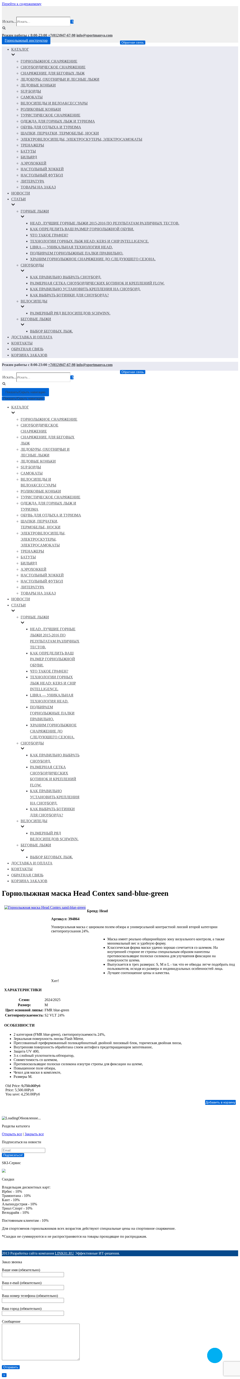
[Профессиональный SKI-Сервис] (4, 1171)
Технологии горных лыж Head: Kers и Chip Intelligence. (89, 241)
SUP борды (31, 91)
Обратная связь (132, 42)
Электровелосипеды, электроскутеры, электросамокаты (81, 139)
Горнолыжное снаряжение (49, 61)
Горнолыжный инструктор (26, 40)
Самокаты (32, 97)
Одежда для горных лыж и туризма (58, 121)
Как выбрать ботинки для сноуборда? (69, 295)
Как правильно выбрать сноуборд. (65, 277)
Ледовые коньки (38, 85)
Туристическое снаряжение (50, 115)
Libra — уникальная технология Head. (71, 247)
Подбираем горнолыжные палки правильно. (76, 253)
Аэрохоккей (33, 163)
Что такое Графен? (49, 235)
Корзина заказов (29, 355)
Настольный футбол (42, 175)
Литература (32, 181)
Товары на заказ (38, 187)
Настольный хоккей (42, 169)
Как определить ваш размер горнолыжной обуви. (82, 229)
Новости (20, 193)
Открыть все (12, 1134)
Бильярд (29, 157)
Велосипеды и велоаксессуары (54, 103)
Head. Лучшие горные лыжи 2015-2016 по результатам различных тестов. (104, 223)
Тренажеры (32, 145)
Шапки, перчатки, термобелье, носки (60, 133)
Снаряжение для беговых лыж (53, 73)
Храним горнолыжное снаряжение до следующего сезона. (93, 259)
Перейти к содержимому (21, 4)
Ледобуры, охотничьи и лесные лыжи (60, 79)
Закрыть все (34, 1134)
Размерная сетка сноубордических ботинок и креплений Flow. (97, 283)
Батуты (28, 151)
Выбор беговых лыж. (51, 331)
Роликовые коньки (41, 109)
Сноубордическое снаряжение (53, 67)
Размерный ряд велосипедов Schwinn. (70, 313)
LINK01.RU (64, 1253)
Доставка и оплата (31, 337)
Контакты (22, 343)
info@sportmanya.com (94, 35)
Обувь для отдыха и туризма (51, 127)
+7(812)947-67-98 (61, 35)
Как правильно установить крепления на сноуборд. (85, 289)
